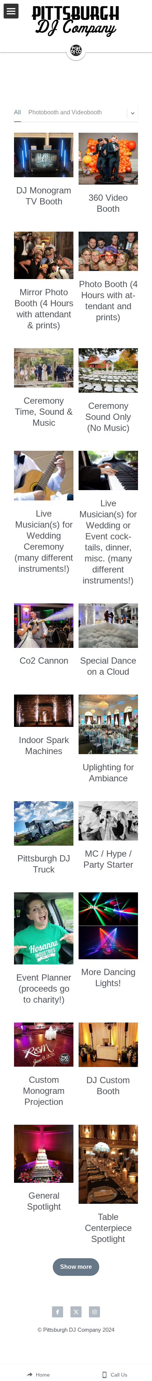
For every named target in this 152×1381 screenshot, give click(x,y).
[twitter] (76, 1311)
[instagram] (94, 1311)
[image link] (75, 22)
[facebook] (57, 1311)
